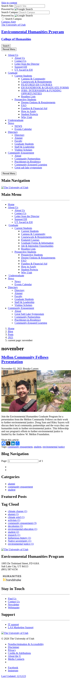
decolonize (15, 526)
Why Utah (26, 117)
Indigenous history (19, 538)
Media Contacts (16, 659)
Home (11, 204)
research (14, 535)
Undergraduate (15, 120)
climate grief (16, 517)
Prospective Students (25, 99)
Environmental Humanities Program (32, 32)
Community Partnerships (27, 158)
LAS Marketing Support (20, 627)
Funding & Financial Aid (34, 108)
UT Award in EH (24, 69)
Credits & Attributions (19, 653)
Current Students (23, 75)
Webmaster (13, 607)
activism (14, 520)
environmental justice (54, 446)
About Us (13, 55)
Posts (10, 334)
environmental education (22, 529)
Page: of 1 (22, 461)
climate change (17, 511)
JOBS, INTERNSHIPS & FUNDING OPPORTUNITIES (41, 92)
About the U (14, 656)
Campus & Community (33, 78)
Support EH (21, 66)
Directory (13, 132)
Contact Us (20, 61)
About (18, 155)
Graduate (13, 72)
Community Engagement (21, 152)
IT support (13, 624)
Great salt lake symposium (28, 167)
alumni (11, 483)
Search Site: (7, 5)
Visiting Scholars (23, 149)
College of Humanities (16, 39)
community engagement (20, 446)
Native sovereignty (19, 540)
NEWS (18, 126)
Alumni (18, 138)
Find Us (12, 598)
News (11, 123)
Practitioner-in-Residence (28, 161)
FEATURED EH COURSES (36, 84)
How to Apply (28, 111)
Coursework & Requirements (36, 81)
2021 (10, 337)
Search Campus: (9, 12)
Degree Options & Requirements (38, 102)
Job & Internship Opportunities (37, 245)
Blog (10, 331)
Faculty (18, 141)
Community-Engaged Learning (31, 164)
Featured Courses (30, 240)
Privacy (12, 650)
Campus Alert (8, 21)
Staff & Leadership (24, 146)
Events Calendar (23, 129)
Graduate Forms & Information (37, 243)
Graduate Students (24, 143)
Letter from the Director (27, 64)
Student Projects (29, 114)
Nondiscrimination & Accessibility (26, 644)
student (37, 446)
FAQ (23, 105)
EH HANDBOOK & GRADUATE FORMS (45, 87)
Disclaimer (13, 647)
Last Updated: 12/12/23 (13, 676)
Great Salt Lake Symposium (29, 314)
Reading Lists (28, 96)
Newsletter (13, 604)
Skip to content (9, 2)
